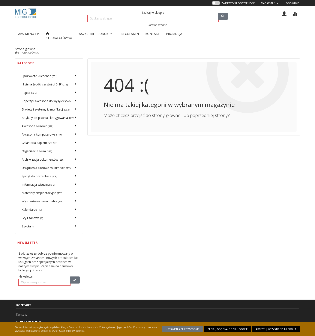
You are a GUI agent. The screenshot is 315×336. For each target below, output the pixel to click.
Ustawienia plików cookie (182, 329)
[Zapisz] (75, 280)
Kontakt (21, 314)
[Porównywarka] (295, 13)
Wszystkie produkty (95, 34)
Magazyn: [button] (268, 3)
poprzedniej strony (209, 115)
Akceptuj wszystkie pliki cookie (276, 329)
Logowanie (292, 3)
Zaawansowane (157, 25)
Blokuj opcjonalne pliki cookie (227, 329)
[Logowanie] (284, 13)
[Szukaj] (223, 16)
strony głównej (167, 115)
